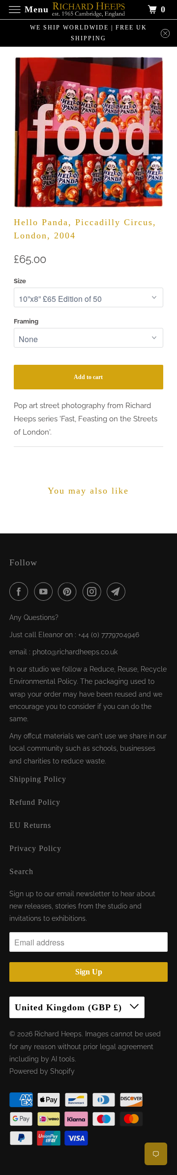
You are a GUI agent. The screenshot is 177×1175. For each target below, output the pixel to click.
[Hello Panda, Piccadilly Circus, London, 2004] (89, 132)
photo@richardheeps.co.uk (75, 652)
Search (21, 871)
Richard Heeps (58, 1034)
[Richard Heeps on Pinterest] (69, 591)
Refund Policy (34, 802)
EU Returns (30, 825)
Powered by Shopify (42, 1071)
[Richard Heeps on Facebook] (20, 591)
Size (20, 281)
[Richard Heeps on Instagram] (94, 591)
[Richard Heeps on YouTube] (45, 591)
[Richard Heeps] (88, 9)
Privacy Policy (35, 848)
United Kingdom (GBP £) (70, 1007)
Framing (26, 321)
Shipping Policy (37, 779)
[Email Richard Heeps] (118, 591)
